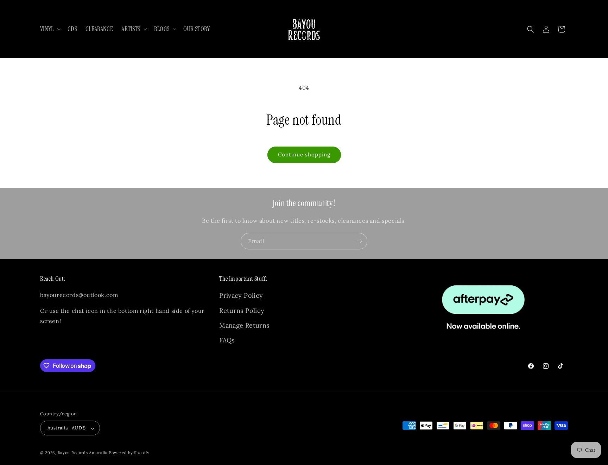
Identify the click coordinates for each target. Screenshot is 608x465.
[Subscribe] (359, 241)
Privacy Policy (241, 296)
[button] (49, 29)
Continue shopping (304, 154)
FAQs (226, 340)
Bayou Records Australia (83, 453)
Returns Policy (241, 310)
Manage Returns (244, 325)
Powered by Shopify (129, 453)
